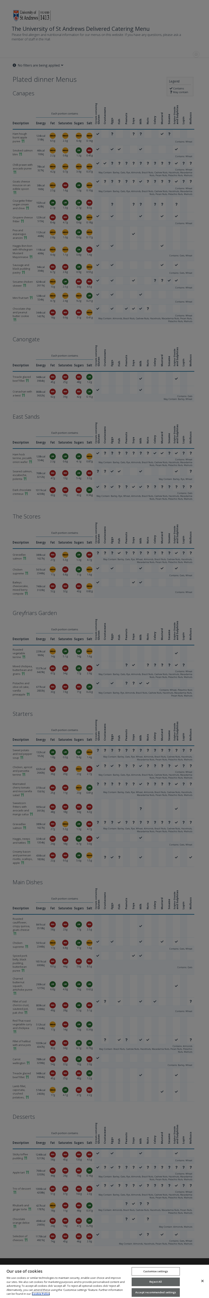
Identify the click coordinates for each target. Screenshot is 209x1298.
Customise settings (155, 1271)
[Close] (202, 1280)
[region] (104, 1281)
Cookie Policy (41, 1294)
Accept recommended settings (155, 1292)
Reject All (155, 1282)
